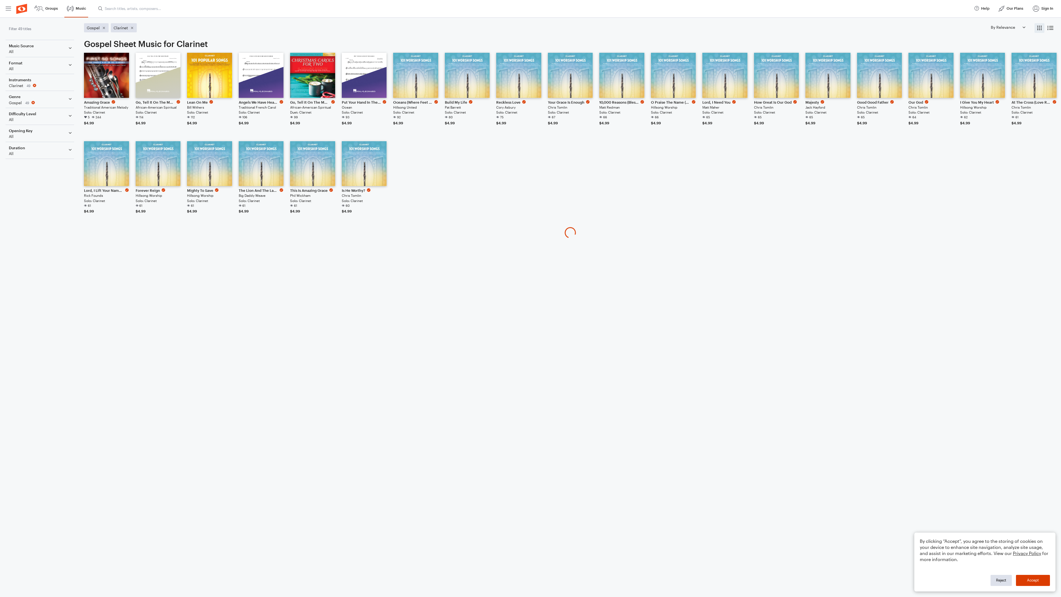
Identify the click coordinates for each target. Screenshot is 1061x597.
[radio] (1039, 28)
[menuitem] (8, 8)
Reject (1001, 580)
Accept (1033, 580)
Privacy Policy (1027, 553)
